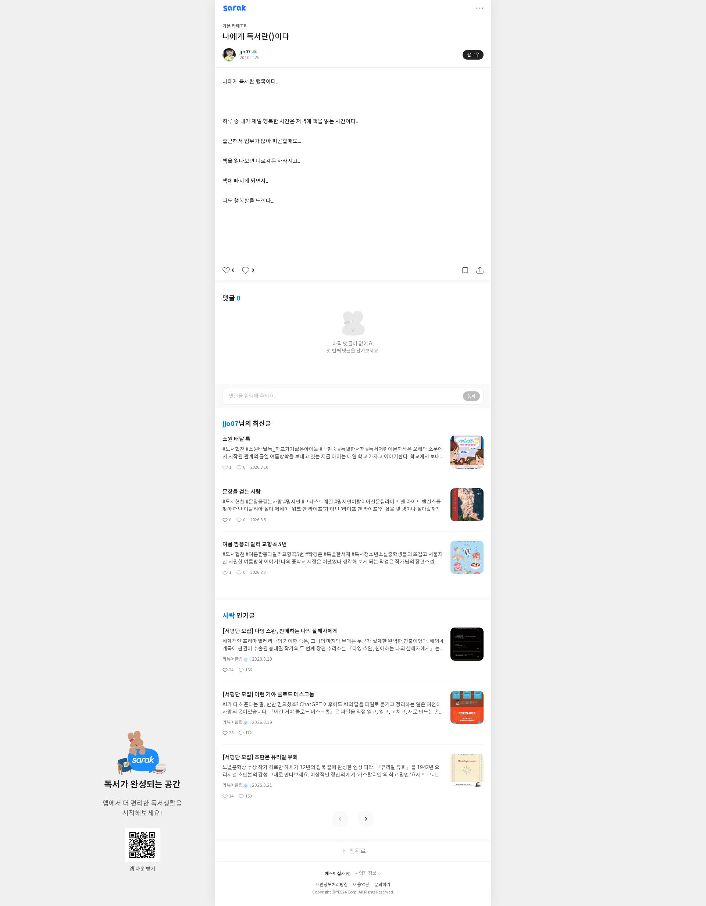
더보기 (480, 8)
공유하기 (480, 270)
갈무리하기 (465, 270)
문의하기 (382, 884)
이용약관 (361, 884)
